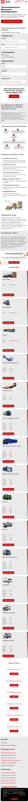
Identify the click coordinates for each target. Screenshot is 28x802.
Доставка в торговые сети (8, 757)
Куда (3, 44)
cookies (10, 792)
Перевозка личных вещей (7, 765)
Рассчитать (14, 96)
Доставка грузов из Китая (8, 780)
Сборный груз (6, 55)
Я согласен (14, 799)
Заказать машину (8, 294)
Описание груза (6, 78)
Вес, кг (3, 63)
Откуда (4, 38)
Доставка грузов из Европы (8, 772)
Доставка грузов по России (8, 775)
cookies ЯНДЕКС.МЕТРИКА (13, 794)
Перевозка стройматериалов (8, 762)
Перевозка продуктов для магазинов (11, 760)
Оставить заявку (14, 262)
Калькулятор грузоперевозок (8, 745)
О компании (4, 742)
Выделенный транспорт (8, 57)
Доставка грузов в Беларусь (8, 783)
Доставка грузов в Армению (8, 778)
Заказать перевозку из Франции (11, 21)
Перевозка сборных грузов (8, 755)
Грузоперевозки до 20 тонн (8, 752)
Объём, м (4, 71)
